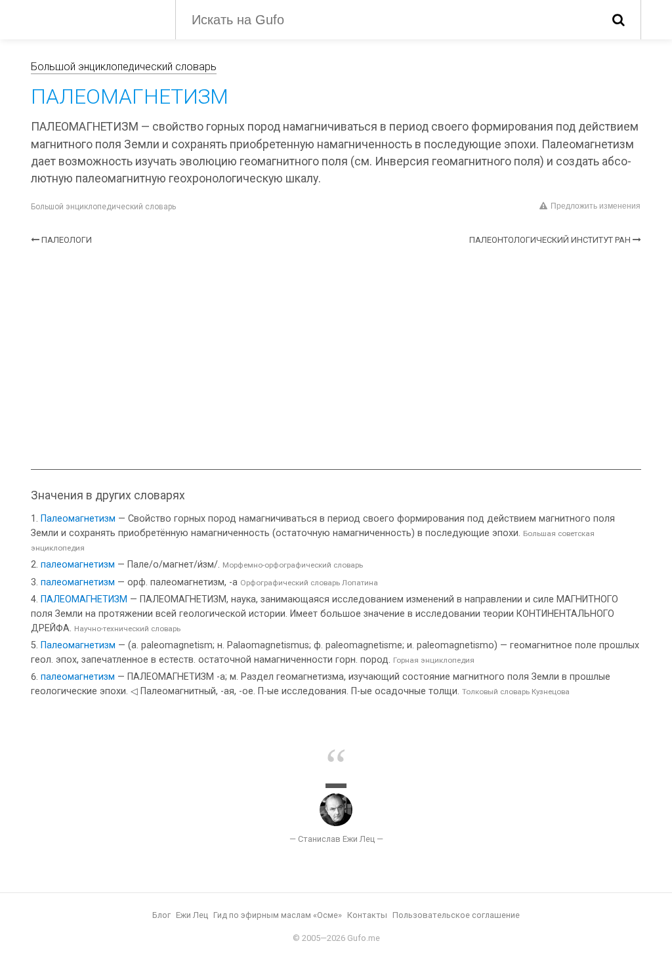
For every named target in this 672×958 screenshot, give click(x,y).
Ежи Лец (192, 915)
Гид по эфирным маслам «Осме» (277, 915)
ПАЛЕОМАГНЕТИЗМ (84, 599)
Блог (161, 915)
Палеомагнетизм (78, 518)
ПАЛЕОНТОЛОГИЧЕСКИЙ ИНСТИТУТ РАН (550, 240)
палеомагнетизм (78, 564)
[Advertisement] (336, 357)
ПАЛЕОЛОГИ (66, 240)
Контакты (367, 915)
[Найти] (618, 19)
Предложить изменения (595, 206)
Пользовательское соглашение (456, 915)
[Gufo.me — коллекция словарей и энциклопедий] (93, 18)
